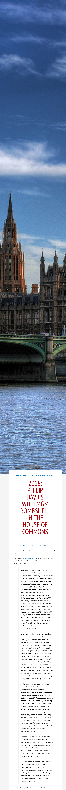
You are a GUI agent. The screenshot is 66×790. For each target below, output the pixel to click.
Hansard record (30, 558)
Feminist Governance (30, 476)
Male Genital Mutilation (46, 476)
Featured (19, 476)
